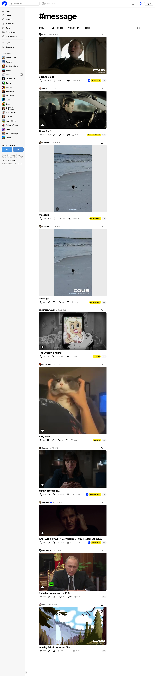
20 (103, 135)
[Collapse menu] (26, 672)
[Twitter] (7, 149)
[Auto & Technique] (12, 133)
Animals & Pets (95, 218)
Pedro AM (45, 502)
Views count (73, 28)
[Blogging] (12, 62)
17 (104, 494)
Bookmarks (10, 47)
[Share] (102, 34)
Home (8, 11)
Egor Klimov (46, 550)
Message (44, 214)
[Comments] (54, 80)
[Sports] (12, 104)
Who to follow (11, 32)
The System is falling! (50, 352)
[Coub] (4, 3)
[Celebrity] (12, 117)
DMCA (21, 157)
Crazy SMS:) (46, 131)
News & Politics (95, 494)
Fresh (87, 28)
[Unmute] (42, 125)
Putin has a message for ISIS (54, 593)
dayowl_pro (46, 88)
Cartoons (97, 356)
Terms (4, 157)
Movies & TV (96, 80)
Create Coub (50, 4)
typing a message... (49, 490)
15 (104, 440)
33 (104, 651)
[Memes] (12, 138)
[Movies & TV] (12, 79)
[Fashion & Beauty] (12, 125)
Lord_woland (46, 364)
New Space (46, 142)
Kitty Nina (44, 436)
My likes (8, 43)
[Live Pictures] (12, 95)
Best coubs (10, 24)
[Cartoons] (12, 87)
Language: (8, 160)
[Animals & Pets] (12, 58)
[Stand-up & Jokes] (12, 66)
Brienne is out (46, 76)
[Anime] (12, 74)
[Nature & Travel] (12, 121)
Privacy (10, 157)
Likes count (57, 28)
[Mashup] (12, 70)
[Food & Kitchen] (12, 112)
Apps (13, 155)
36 (104, 80)
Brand (18, 155)
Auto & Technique (94, 135)
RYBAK (44, 34)
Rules (16, 157)
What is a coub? (11, 36)
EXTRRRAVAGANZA (49, 310)
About (4, 155)
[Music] (12, 100)
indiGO (44, 604)
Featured (9, 19)
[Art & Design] (12, 91)
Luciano (45, 448)
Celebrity (97, 440)
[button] (138, 28)
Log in (148, 4)
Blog (8, 155)
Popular (8, 15)
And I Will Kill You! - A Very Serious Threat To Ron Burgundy (70, 538)
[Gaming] (12, 83)
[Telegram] (18, 149)
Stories (8, 28)
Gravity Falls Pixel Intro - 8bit (54, 647)
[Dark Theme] (133, 3)
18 (104, 218)
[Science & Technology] (12, 108)
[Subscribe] (21, 74)
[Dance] (12, 129)
